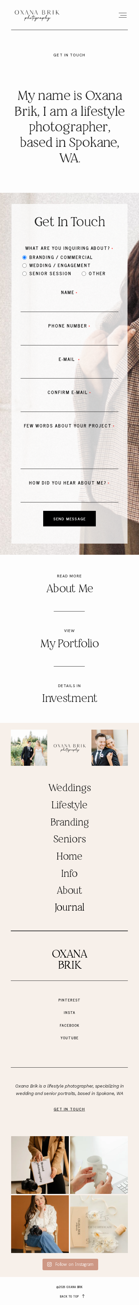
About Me (69, 589)
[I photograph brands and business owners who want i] (40, 1224)
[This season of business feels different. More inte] (40, 1165)
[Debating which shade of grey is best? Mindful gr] (99, 1165)
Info (69, 874)
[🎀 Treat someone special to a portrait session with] (99, 1224)
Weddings (69, 788)
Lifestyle (69, 805)
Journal (69, 908)
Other (97, 273)
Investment (69, 699)
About (69, 891)
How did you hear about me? (67, 482)
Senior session (50, 273)
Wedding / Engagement (60, 265)
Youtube (69, 1038)
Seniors (69, 839)
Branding (69, 823)
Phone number (67, 325)
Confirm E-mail (68, 392)
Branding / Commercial (61, 257)
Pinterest (69, 1000)
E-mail (68, 359)
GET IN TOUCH (69, 1108)
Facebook (70, 1025)
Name (68, 292)
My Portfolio (69, 644)
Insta (70, 1012)
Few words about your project (68, 425)
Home (69, 857)
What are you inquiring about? (67, 248)
